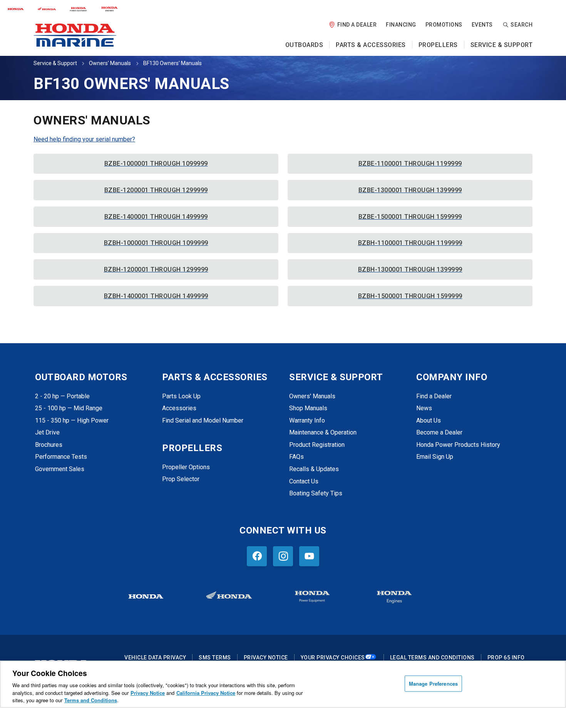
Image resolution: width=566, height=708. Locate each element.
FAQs (296, 456)
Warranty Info (307, 420)
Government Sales (59, 469)
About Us (428, 420)
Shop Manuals (308, 408)
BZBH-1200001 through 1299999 (156, 269)
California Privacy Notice (205, 692)
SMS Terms (215, 657)
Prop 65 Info (506, 657)
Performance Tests (61, 456)
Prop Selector (180, 479)
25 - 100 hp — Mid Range (68, 408)
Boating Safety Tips (315, 493)
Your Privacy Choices (333, 657)
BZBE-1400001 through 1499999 (156, 216)
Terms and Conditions (90, 700)
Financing (401, 25)
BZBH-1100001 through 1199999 (410, 243)
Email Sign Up (434, 456)
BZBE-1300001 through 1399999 (410, 190)
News (424, 408)
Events (482, 25)
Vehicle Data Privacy (155, 657)
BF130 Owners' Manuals (172, 63)
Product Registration (317, 444)
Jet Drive (47, 432)
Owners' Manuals (110, 63)
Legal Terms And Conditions (432, 657)
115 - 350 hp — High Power (72, 420)
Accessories (179, 408)
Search (522, 25)
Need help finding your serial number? (84, 139)
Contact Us (303, 481)
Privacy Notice (266, 657)
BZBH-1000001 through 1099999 (156, 243)
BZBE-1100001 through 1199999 (410, 163)
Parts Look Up (181, 396)
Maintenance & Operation (323, 432)
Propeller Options (186, 467)
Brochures (48, 444)
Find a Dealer (357, 25)
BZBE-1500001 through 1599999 (410, 216)
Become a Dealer (439, 432)
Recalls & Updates (314, 469)
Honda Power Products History (458, 444)
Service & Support (55, 63)
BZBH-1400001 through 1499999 (156, 296)
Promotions (443, 25)
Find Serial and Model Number (202, 420)
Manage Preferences (433, 683)
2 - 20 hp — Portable (62, 396)
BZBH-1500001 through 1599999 (410, 296)
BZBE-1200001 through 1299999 (156, 190)
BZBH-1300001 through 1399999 (410, 269)
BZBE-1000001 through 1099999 (156, 163)
